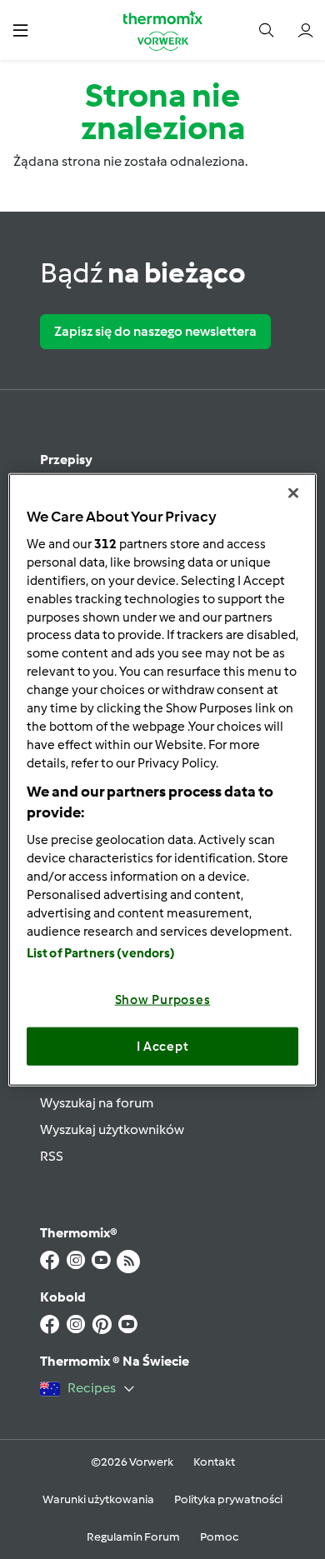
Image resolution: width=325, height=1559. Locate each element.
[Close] (293, 492)
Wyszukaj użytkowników (112, 1129)
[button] (20, 29)
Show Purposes (163, 999)
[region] (163, 779)
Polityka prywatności (228, 1499)
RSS (51, 1156)
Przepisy (66, 459)
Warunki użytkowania (98, 1499)
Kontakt (214, 1462)
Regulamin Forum (133, 1537)
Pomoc (219, 1537)
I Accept (163, 1045)
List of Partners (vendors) (101, 953)
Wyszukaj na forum (96, 1103)
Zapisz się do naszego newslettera (155, 331)
